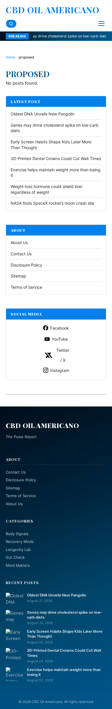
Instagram (59, 370)
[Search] (11, 24)
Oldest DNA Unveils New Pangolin (42, 113)
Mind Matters (18, 565)
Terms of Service (26, 287)
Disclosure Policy (26, 265)
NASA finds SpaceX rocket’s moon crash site (52, 203)
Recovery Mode (20, 541)
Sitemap (18, 275)
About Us (19, 242)
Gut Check (15, 557)
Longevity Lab (18, 549)
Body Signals (17, 533)
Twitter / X (62, 355)
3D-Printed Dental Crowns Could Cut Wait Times (56, 158)
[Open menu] (101, 24)
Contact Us (21, 253)
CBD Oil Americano (52, 10)
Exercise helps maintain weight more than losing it (64, 672)
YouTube (60, 339)
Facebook (59, 328)
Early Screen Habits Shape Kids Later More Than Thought (65, 633)
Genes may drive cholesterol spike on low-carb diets (51, 36)
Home (10, 57)
